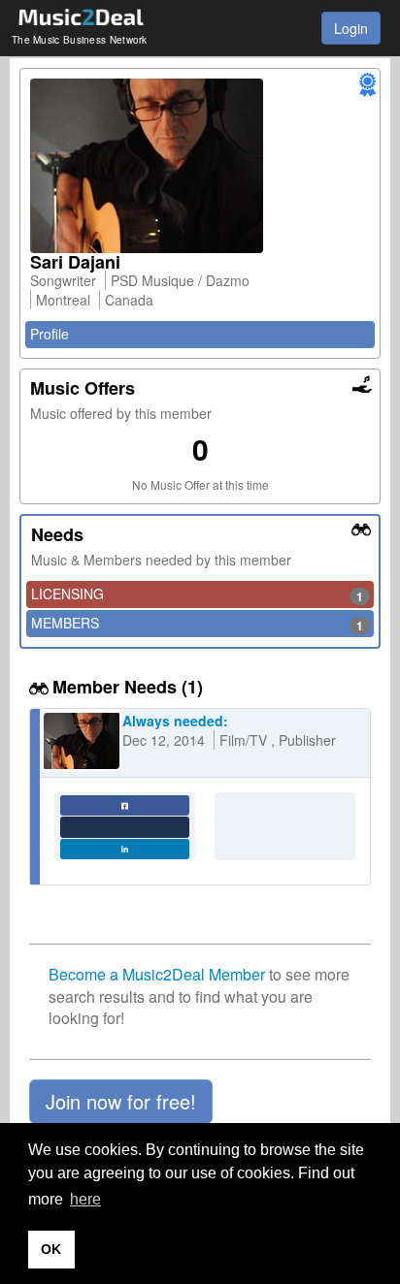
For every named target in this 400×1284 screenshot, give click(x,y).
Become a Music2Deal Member (157, 974)
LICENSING (197, 594)
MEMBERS (197, 623)
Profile (49, 333)
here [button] (85, 1199)
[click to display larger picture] (200, 166)
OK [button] (51, 1249)
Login (351, 28)
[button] (121, 1101)
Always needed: (175, 720)
